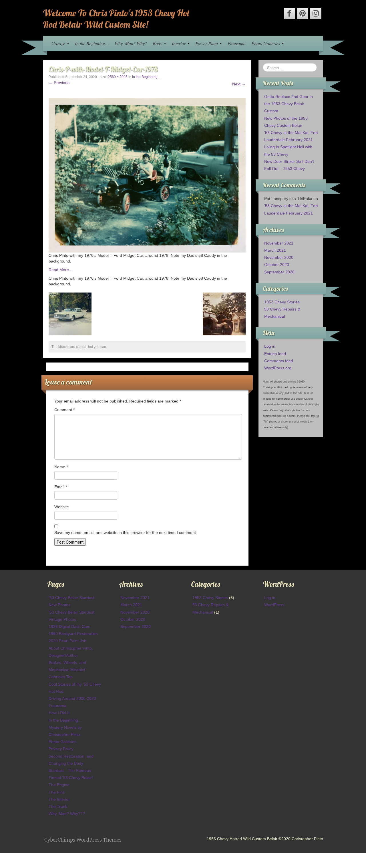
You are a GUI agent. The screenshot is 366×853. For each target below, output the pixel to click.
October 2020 (276, 264)
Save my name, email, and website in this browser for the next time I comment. (125, 532)
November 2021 (278, 243)
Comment (64, 409)
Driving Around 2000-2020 (72, 698)
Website (61, 506)
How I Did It (59, 712)
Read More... (60, 269)
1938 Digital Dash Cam (69, 626)
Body (158, 43)
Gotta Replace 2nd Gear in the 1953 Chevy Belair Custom (288, 103)
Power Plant (207, 43)
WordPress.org (277, 368)
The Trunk (58, 806)
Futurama (237, 43)
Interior (179, 43)
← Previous (59, 82)
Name (61, 466)
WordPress (274, 604)
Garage (58, 43)
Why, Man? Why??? (67, 813)
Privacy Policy (61, 748)
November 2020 (278, 257)
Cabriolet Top (61, 676)
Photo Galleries (266, 43)
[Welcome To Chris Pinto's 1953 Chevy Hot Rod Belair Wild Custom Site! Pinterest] (302, 13)
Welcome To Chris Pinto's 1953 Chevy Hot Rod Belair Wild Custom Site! (116, 18)
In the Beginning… (92, 43)
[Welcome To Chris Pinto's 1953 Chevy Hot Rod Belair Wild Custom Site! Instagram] (315, 13)
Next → (239, 84)
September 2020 (279, 272)
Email (60, 486)
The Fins (57, 792)
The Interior (59, 799)
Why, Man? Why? (131, 43)
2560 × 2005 (118, 77)
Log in (269, 346)
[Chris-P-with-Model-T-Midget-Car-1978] (147, 175)
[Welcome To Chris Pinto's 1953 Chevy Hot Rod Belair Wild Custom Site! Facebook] (289, 13)
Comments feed (278, 361)
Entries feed (275, 353)
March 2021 (275, 250)
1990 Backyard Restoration (73, 633)
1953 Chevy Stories (282, 302)
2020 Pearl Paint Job (67, 640)
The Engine (59, 784)
